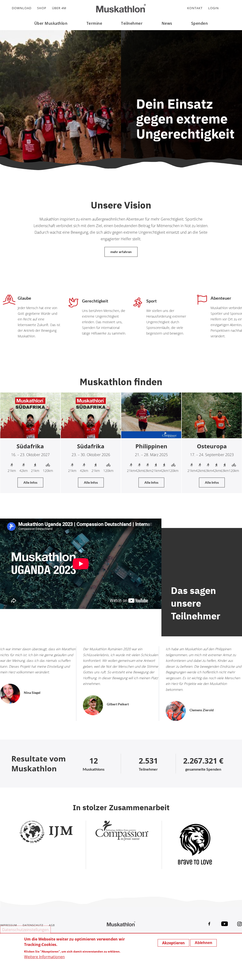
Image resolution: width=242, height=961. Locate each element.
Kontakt (195, 8)
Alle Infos (30, 482)
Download (21, 8)
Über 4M (59, 8)
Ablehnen (203, 943)
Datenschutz (33, 925)
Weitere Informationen (44, 956)
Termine (94, 23)
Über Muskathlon (51, 23)
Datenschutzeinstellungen (25, 929)
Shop (41, 8)
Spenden (199, 23)
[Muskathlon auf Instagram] (239, 923)
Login (213, 8)
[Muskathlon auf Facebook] (209, 923)
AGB (52, 925)
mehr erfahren (121, 252)
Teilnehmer (132, 23)
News (167, 23)
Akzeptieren (173, 942)
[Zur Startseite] (121, 8)
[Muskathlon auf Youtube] (224, 923)
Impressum (8, 925)
